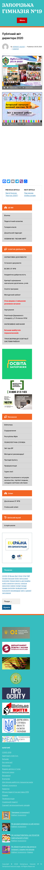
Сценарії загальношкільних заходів (16, 805)
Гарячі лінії (8, 472)
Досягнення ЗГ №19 (12, 501)
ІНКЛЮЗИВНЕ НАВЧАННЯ (14, 324)
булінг (17, 578)
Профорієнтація (10, 466)
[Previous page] (4, 87)
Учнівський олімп (11, 507)
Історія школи (9, 525)
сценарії (28, 591)
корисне (24, 583)
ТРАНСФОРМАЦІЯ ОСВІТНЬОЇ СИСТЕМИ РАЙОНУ (16, 340)
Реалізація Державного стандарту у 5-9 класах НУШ (15, 316)
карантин (10, 583)
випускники (23, 578)
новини (12, 586)
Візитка (7, 215)
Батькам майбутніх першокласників (12, 331)
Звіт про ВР (8, 448)
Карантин (6, 789)
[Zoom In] (23, 87)
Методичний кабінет (12, 295)
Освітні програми (11, 289)
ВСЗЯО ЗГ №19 (10, 269)
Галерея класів (10, 227)
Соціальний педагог (10, 802)
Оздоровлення (10, 431)
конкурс (17, 583)
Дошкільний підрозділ (13, 233)
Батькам (5, 759)
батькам (11, 578)
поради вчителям (8, 588)
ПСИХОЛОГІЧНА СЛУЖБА (14, 442)
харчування (6, 593)
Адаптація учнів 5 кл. (10, 756)
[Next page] (7, 87)
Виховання (6, 776)
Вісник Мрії (14, 576)
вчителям (5, 581)
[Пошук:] (17, 601)
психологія (6, 591)
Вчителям (6, 779)
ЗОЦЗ (20, 576)
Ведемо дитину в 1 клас (11, 769)
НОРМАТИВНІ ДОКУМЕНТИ (15, 257)
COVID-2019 (6, 752)
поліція (18, 586)
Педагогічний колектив (13, 221)
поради (23, 586)
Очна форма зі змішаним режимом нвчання (15, 302)
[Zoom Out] (20, 87)
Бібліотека (8, 425)
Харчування (9, 310)
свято (23, 591)
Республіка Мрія (11, 436)
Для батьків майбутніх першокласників (17, 782)
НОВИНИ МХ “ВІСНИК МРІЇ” (15, 239)
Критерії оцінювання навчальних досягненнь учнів (16, 281)
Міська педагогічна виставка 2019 (15, 792)
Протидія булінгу (11, 460)
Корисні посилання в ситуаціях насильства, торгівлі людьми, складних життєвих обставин (16, 480)
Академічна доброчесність (15, 275)
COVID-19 (5, 576)
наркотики (6, 586)
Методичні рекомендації (14, 454)
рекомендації (15, 591)
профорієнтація (21, 588)
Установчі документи (12, 263)
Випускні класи (8, 772)
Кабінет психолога (9, 785)
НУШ (24, 576)
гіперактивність (15, 581)
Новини (15, 49)
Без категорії (7, 762)
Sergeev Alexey (19, 47)
